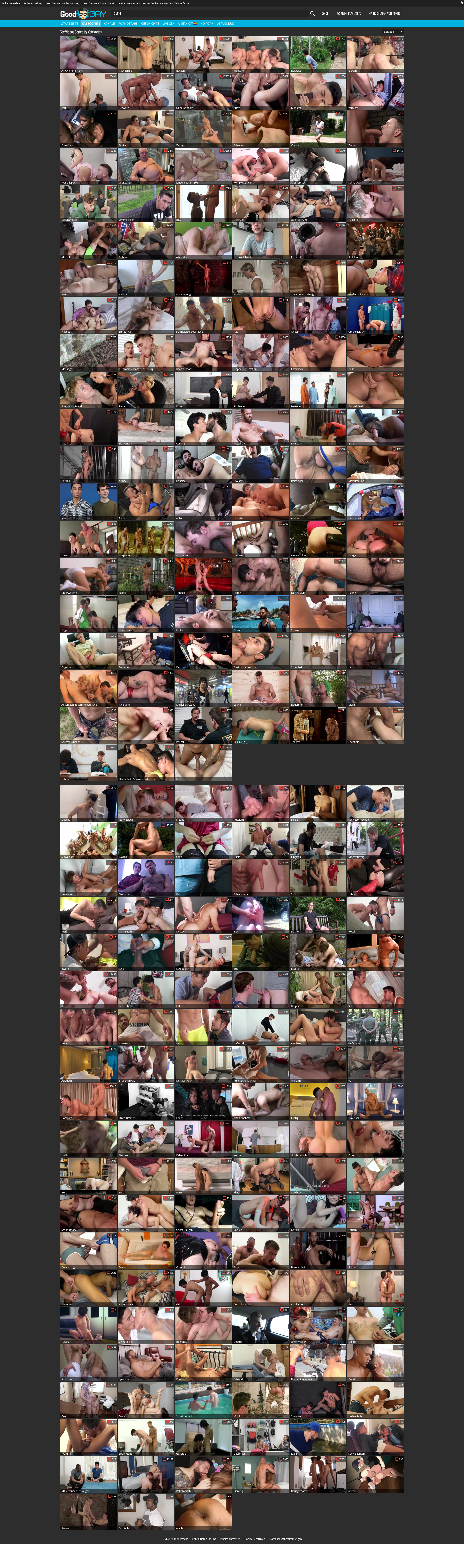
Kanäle (109, 24)
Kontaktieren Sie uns (204, 1539)
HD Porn (207, 24)
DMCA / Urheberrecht (175, 1539)
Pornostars (128, 24)
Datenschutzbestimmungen (285, 1539)
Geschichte (150, 24)
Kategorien (91, 24)
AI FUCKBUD (225, 24)
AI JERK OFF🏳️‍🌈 (187, 24)
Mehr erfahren (182, 3)
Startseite (69, 24)
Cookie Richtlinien (255, 1539)
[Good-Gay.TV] (85, 13)
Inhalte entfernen (230, 1539)
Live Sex (168, 24)
